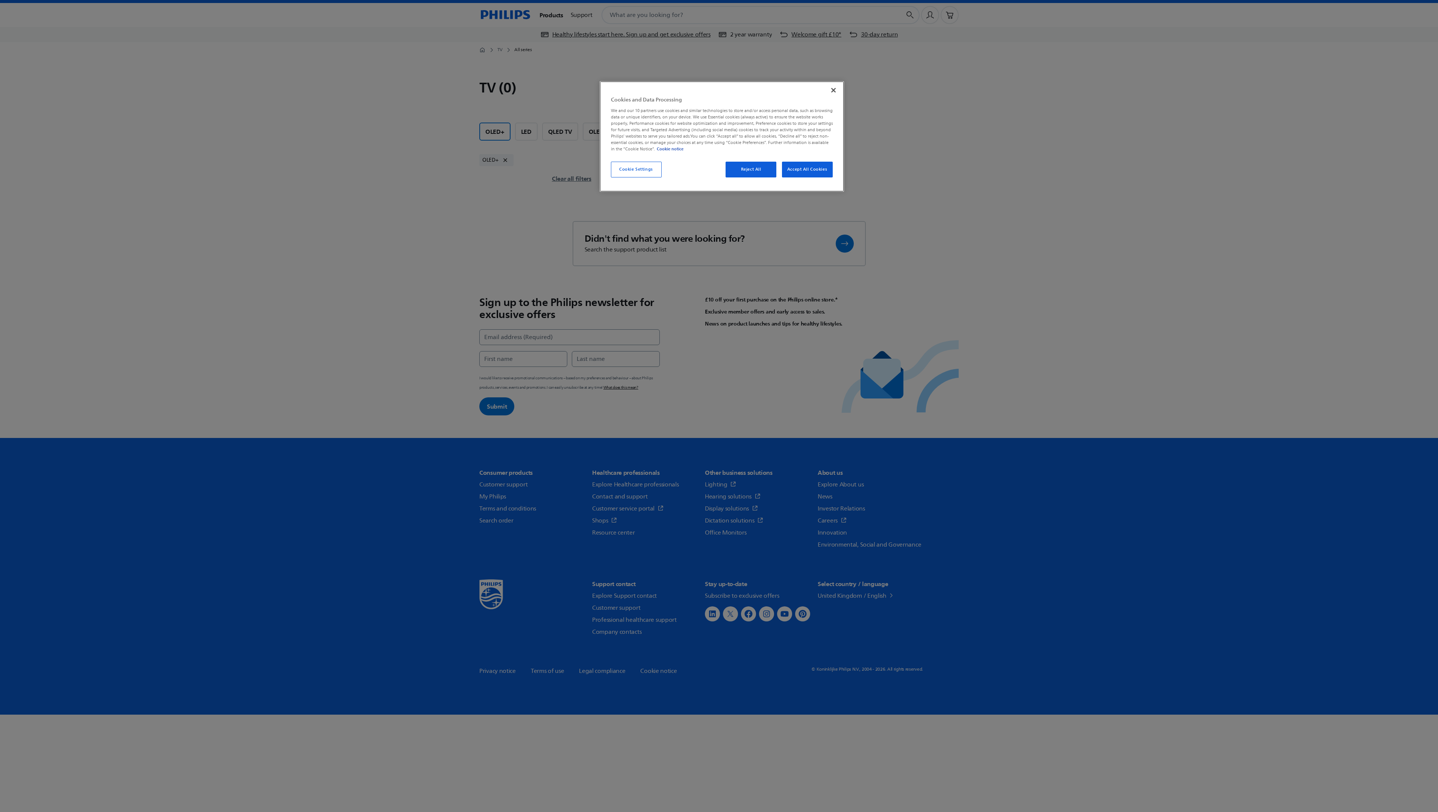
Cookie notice (670, 149)
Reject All (751, 169)
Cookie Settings (636, 169)
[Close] (833, 90)
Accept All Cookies (807, 169)
